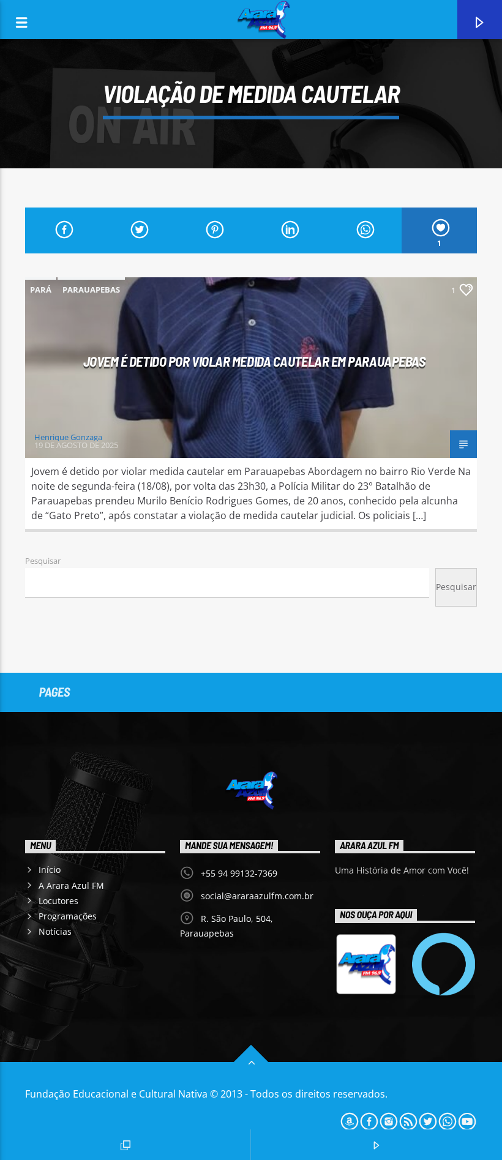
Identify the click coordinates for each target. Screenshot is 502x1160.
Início (50, 869)
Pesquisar (43, 560)
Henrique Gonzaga (68, 437)
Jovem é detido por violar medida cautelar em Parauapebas (254, 361)
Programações (68, 916)
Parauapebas (91, 289)
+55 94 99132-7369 (239, 873)
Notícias (55, 931)
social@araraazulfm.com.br (257, 896)
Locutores (58, 901)
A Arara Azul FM (71, 885)
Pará (40, 289)
